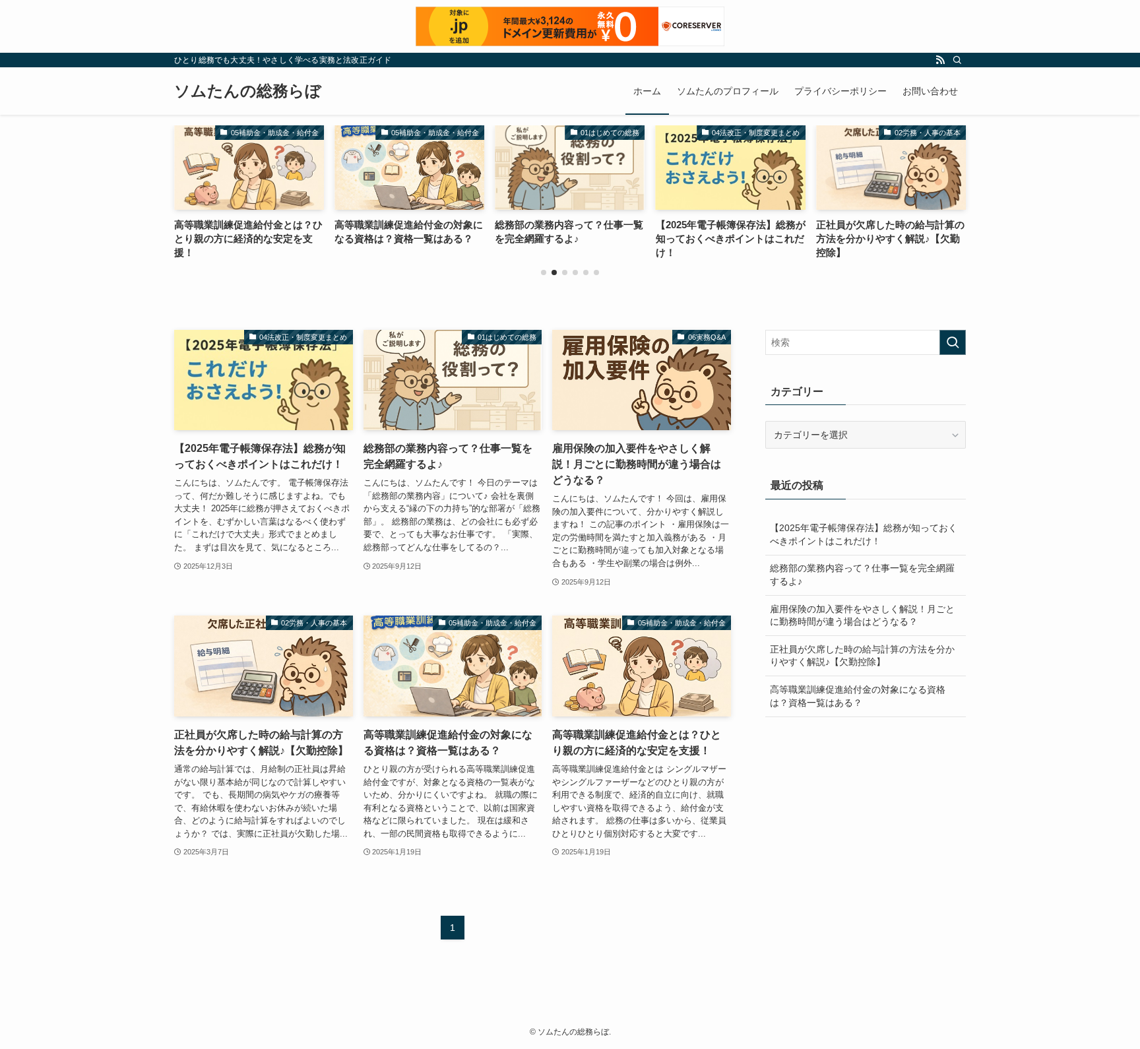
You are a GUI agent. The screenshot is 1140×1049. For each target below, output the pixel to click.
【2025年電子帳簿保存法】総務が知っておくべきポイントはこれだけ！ (863, 534)
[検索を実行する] (952, 342)
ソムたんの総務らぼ (247, 91)
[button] (543, 272)
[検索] (957, 60)
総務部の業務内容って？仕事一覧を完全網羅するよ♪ (862, 575)
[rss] (940, 60)
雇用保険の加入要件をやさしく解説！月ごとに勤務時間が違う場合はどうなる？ (862, 615)
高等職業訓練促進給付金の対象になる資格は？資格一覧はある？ (857, 696)
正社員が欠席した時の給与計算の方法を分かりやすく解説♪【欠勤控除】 (862, 656)
